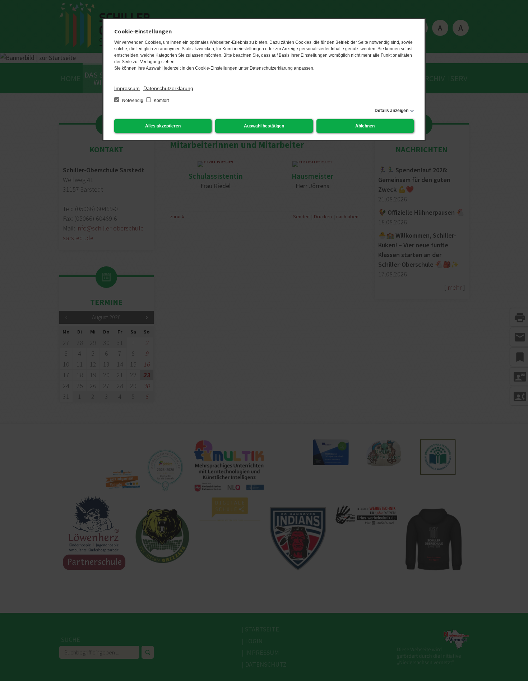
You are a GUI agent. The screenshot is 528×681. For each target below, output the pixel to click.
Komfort (161, 100)
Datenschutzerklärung (168, 88)
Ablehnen (365, 126)
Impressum (127, 88)
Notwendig (132, 100)
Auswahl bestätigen (264, 126)
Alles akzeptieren (163, 126)
